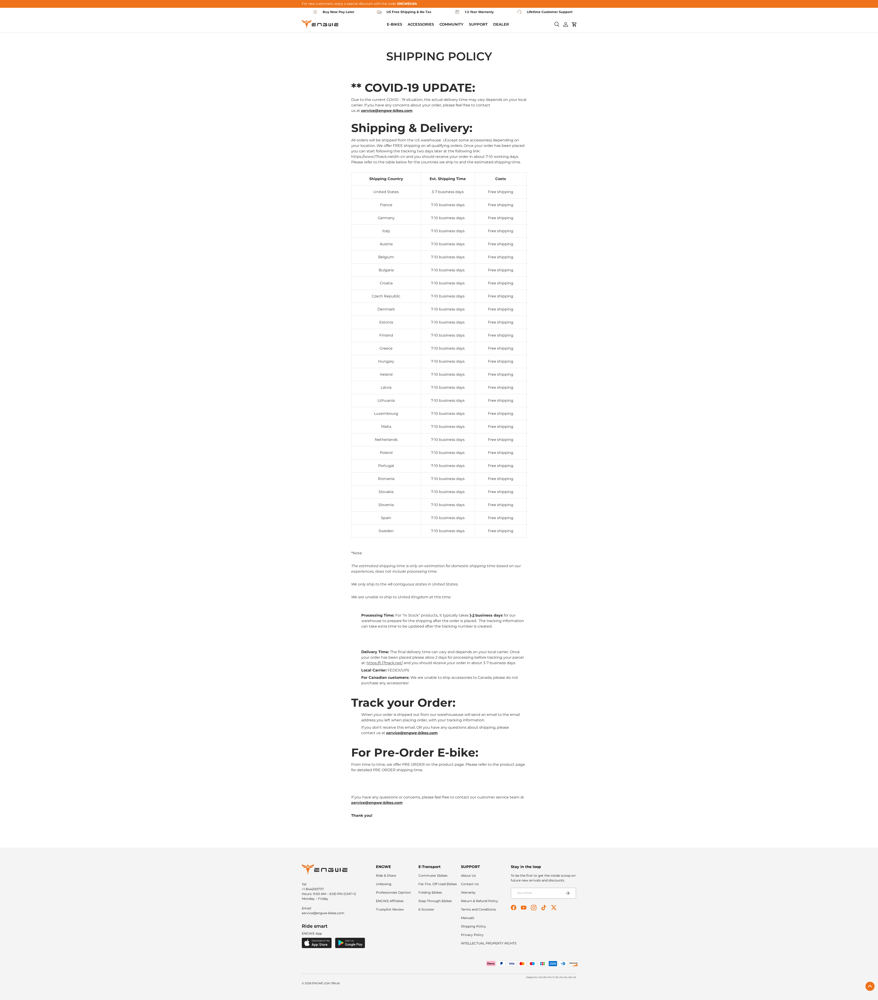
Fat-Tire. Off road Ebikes (437, 884)
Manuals (467, 918)
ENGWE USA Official (326, 983)
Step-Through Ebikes (435, 901)
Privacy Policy (472, 935)
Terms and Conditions (478, 909)
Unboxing (383, 884)
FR (549, 977)
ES (557, 977)
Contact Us (470, 884)
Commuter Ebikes (432, 875)
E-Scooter (426, 909)
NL (565, 977)
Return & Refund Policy (479, 901)
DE (544, 977)
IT (553, 977)
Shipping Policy (473, 926)
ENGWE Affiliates (390, 901)
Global (529, 977)
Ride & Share (386, 875)
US (574, 977)
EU (535, 977)
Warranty (468, 892)
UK (540, 977)
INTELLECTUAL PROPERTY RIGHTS (489, 943)
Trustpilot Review (390, 909)
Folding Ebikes (430, 892)
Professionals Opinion (393, 892)
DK (570, 977)
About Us (468, 875)
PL (561, 977)
